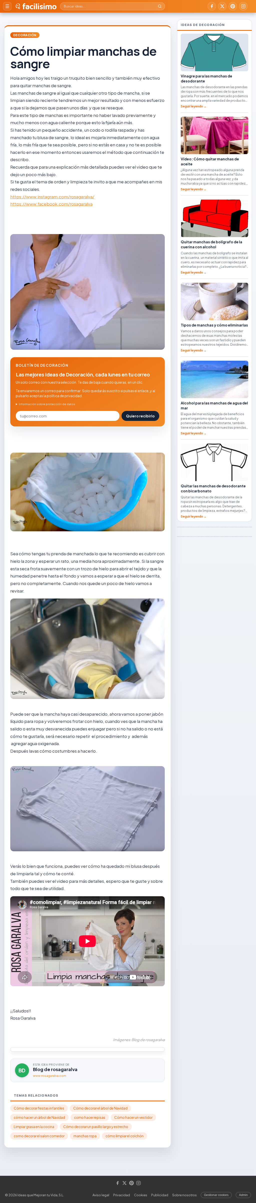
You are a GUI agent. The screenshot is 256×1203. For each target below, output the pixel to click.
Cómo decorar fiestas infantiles (39, 1108)
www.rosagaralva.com (49, 1076)
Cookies (140, 1195)
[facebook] (212, 6)
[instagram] (243, 6)
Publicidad (159, 1195)
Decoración (24, 35)
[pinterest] (232, 6)
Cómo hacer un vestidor (133, 1117)
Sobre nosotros (184, 1195)
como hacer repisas (89, 1117)
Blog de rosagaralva (55, 1069)
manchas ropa (85, 1136)
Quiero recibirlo (140, 416)
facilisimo (39, 6)
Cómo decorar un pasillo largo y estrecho (95, 1127)
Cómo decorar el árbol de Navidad (100, 1108)
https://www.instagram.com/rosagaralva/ (52, 196)
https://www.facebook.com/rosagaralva (51, 204)
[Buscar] (160, 6)
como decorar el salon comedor (39, 1136)
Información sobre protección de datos (47, 404)
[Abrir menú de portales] (7, 6)
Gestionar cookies (216, 1195)
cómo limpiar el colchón (125, 1136)
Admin (243, 1195)
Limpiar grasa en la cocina (34, 1127)
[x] (222, 6)
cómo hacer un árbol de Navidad (39, 1117)
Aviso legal (100, 1195)
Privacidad (121, 1195)
